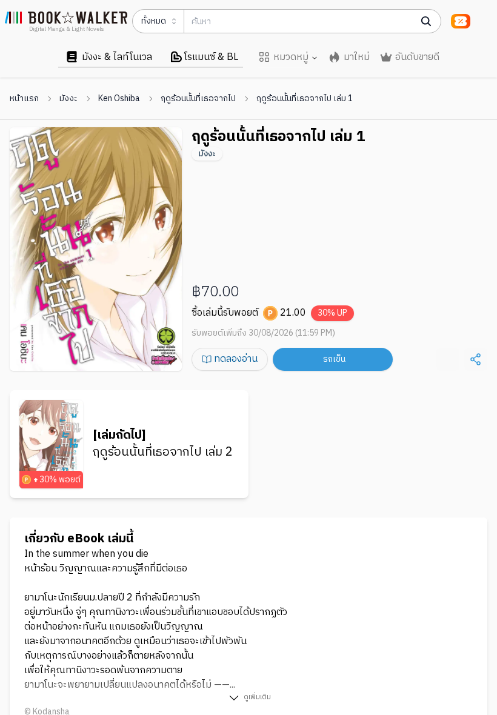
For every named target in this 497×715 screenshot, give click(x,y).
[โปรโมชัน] (460, 21)
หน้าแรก (24, 99)
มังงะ (68, 99)
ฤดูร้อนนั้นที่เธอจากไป (198, 99)
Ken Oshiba (119, 99)
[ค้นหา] (426, 21)
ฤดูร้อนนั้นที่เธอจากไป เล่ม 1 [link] (304, 99)
